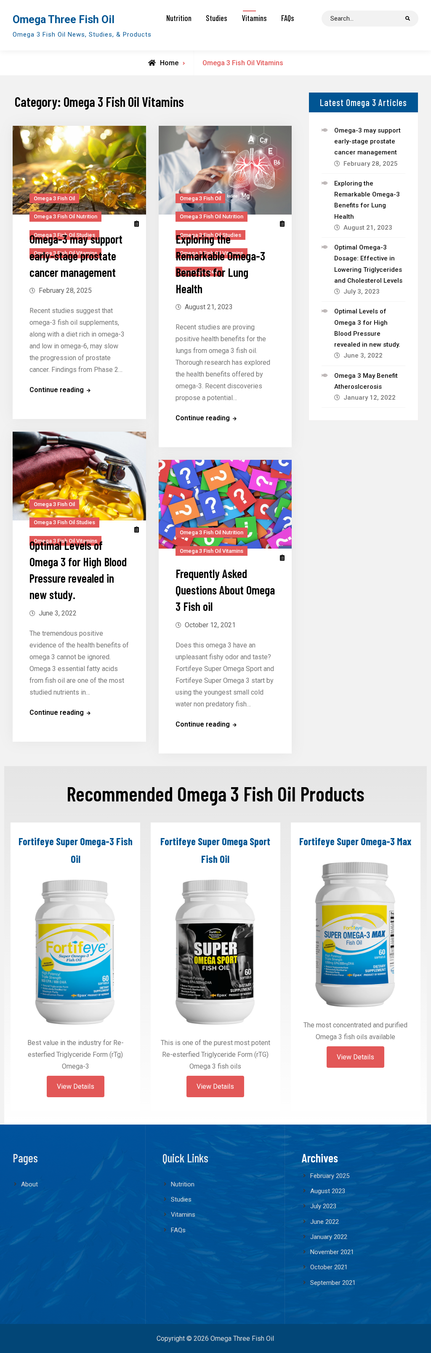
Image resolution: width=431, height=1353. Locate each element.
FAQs (287, 18)
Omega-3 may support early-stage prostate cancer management (75, 255)
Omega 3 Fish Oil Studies (64, 522)
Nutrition (179, 18)
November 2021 (332, 1252)
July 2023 (323, 1206)
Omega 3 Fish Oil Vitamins (211, 551)
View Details (75, 1086)
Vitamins (254, 18)
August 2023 (327, 1191)
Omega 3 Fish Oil (54, 198)
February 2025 (329, 1176)
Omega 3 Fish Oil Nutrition (65, 216)
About (29, 1184)
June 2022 (324, 1222)
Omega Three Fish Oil (63, 19)
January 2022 (328, 1237)
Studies (216, 18)
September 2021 (333, 1283)
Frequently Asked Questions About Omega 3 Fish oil (225, 589)
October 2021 (329, 1267)
